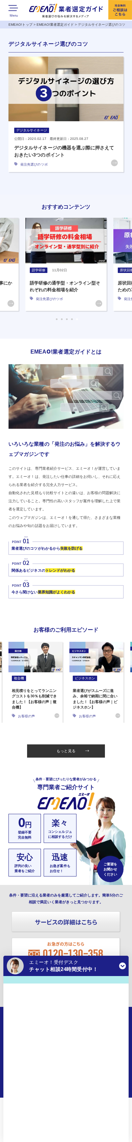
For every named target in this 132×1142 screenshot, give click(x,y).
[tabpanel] (66, 264)
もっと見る (66, 751)
